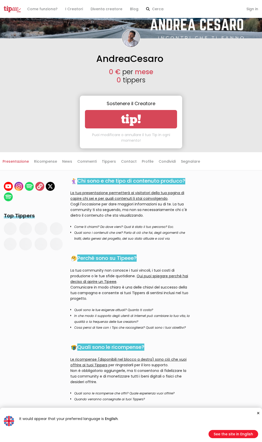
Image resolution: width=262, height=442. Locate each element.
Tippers (109, 161)
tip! (131, 119)
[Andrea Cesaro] (8, 186)
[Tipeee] (12, 9)
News (67, 161)
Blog (134, 9)
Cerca (157, 9)
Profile (148, 161)
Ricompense (45, 161)
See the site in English (233, 434)
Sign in (252, 9)
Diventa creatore (106, 9)
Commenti (87, 161)
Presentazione (16, 161)
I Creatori (74, 9)
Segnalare (190, 161)
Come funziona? (42, 9)
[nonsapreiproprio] (18, 186)
